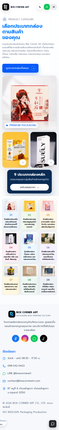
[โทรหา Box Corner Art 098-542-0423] (40, 7)
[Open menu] (54, 7)
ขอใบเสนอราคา (29, 187)
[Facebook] (15, 338)
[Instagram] (25, 338)
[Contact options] (52, 424)
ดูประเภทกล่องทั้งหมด (20, 68)
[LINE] (34, 338)
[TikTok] (43, 338)
